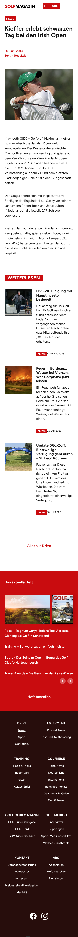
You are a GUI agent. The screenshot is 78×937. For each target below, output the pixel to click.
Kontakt (21, 858)
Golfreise (56, 759)
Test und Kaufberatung (56, 737)
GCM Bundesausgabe (22, 822)
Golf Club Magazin (22, 815)
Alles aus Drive (39, 546)
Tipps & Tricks (22, 766)
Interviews (56, 822)
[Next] (70, 681)
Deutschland (56, 772)
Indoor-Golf (21, 772)
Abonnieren (56, 865)
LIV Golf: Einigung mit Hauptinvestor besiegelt (54, 295)
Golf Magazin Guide (56, 793)
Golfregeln (22, 744)
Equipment (56, 723)
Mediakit (21, 892)
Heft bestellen (39, 697)
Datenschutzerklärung (22, 865)
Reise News (56, 766)
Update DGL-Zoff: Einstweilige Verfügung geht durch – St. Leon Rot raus (54, 451)
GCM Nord (22, 829)
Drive (22, 723)
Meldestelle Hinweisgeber (22, 885)
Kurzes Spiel (22, 786)
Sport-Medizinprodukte (56, 836)
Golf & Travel (56, 800)
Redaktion (21, 55)
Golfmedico (56, 815)
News (10, 18)
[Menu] (69, 6)
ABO (56, 858)
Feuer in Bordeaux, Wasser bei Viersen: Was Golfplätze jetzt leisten (52, 374)
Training (21, 759)
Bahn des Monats (56, 786)
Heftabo (51, 6)
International (56, 779)
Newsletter (22, 871)
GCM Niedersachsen (22, 836)
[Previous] (63, 681)
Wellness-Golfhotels (56, 843)
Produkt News (56, 730)
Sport (22, 737)
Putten (21, 779)
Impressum (22, 878)
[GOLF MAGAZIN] (20, 6)
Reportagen (56, 829)
